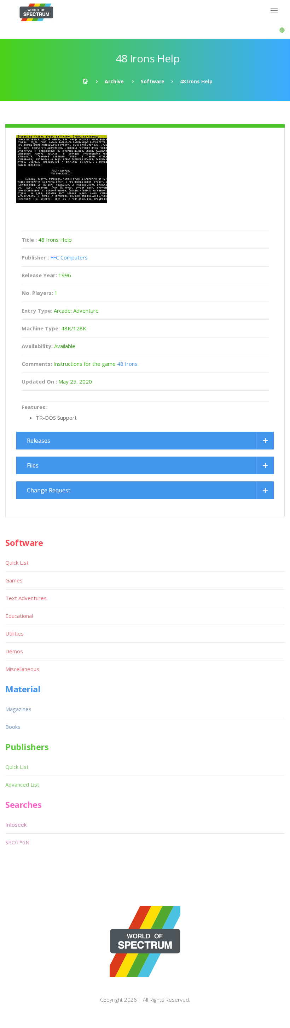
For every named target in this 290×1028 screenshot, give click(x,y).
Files (33, 465)
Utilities (14, 633)
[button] (282, 30)
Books (13, 726)
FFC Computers (69, 257)
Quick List (17, 562)
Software (152, 81)
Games (14, 580)
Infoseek (16, 824)
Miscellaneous (22, 668)
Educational (19, 615)
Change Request (48, 490)
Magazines (18, 709)
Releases (38, 441)
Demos (14, 651)
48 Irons (127, 363)
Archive (114, 81)
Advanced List (22, 784)
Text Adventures (26, 598)
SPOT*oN (17, 842)
